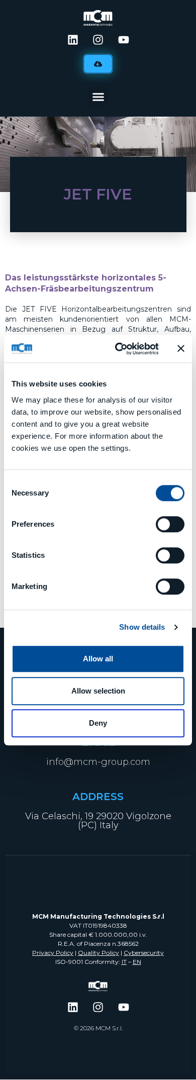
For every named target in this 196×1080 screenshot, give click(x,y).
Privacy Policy (52, 952)
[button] (98, 97)
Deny (98, 723)
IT (124, 961)
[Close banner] (180, 348)
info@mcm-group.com (98, 761)
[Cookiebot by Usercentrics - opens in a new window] (119, 348)
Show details (142, 627)
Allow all (98, 658)
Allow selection (98, 690)
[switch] (170, 524)
